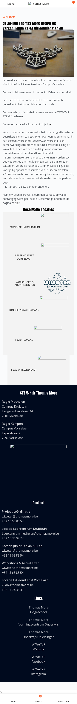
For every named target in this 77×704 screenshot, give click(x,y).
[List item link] (38, 408)
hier (49, 124)
